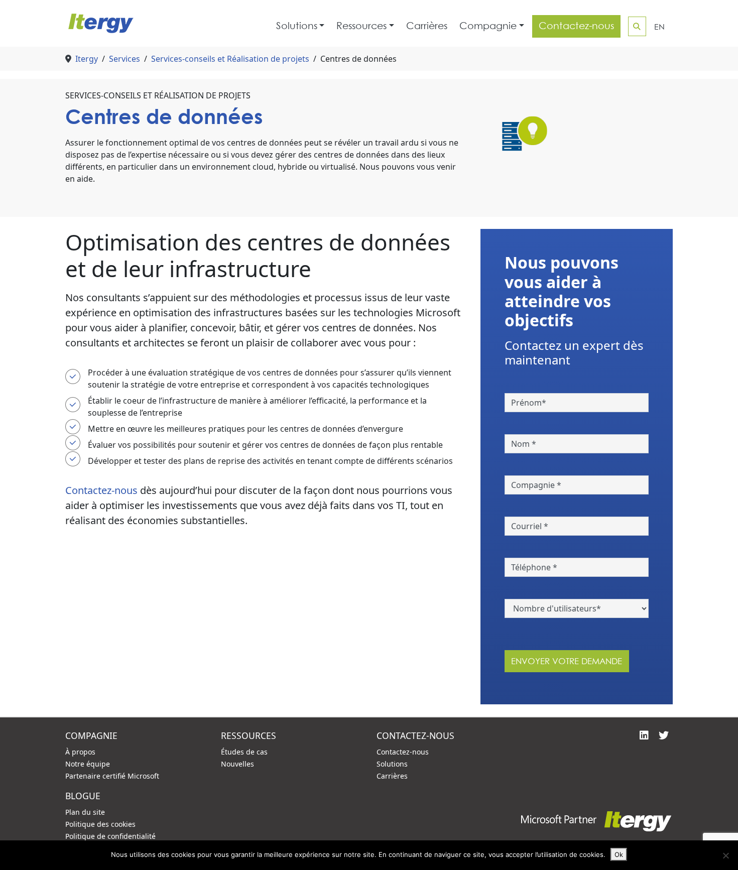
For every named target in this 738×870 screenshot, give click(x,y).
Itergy (86, 58)
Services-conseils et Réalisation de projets (230, 58)
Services (124, 58)
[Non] (725, 855)
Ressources (361, 26)
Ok (618, 854)
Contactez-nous (576, 26)
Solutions (296, 26)
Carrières (426, 26)
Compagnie (488, 26)
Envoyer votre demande (566, 661)
